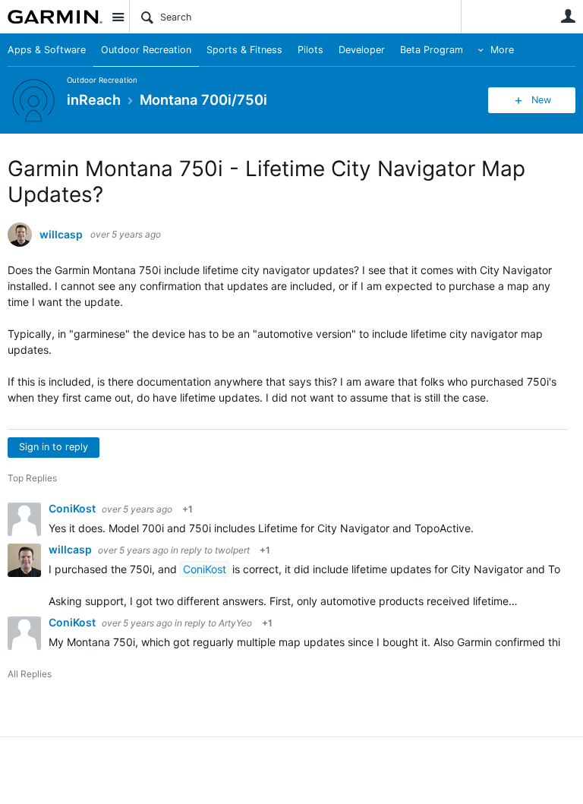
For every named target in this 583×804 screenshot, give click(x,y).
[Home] (55, 17)
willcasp (61, 235)
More (502, 49)
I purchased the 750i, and (114, 569)
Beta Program (431, 49)
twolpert (232, 550)
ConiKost (73, 508)
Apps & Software (47, 49)
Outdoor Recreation (146, 49)
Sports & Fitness (244, 49)
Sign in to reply (53, 446)
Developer (362, 49)
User (567, 16)
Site (117, 16)
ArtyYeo (235, 623)
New (541, 100)
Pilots (310, 49)
